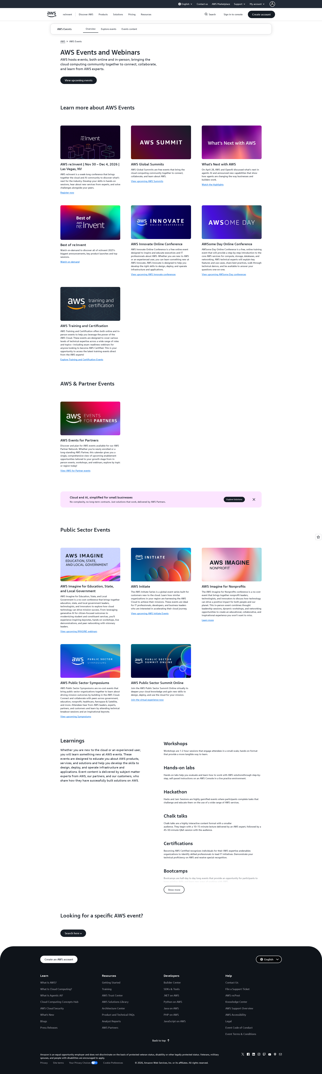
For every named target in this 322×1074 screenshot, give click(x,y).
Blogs (43, 1021)
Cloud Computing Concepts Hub (59, 1001)
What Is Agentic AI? (51, 995)
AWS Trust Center (112, 995)
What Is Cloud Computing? (56, 989)
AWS (62, 41)
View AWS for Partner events (75, 470)
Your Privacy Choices (80, 1062)
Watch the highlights (213, 184)
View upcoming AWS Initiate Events (150, 613)
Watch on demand (69, 261)
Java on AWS (171, 1008)
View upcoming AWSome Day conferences (224, 274)
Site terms (58, 1062)
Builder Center (172, 982)
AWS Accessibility (235, 1014)
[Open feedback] (318, 537)
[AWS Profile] (272, 4)
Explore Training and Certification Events (81, 359)
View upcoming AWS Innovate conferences (153, 274)
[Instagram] (259, 1055)
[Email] (280, 1055)
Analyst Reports (111, 1021)
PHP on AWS (171, 1014)
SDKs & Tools (172, 989)
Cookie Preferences (113, 1062)
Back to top (159, 1040)
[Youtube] (269, 1055)
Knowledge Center (236, 1001)
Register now (67, 192)
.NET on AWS (171, 995)
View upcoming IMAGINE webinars (78, 631)
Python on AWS (173, 1001)
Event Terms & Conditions (240, 1034)
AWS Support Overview (239, 1008)
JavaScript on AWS (175, 1021)
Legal (228, 1021)
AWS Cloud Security (52, 1008)
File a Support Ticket (237, 989)
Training (107, 989)
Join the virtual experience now (147, 699)
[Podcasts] (275, 1055)
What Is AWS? (48, 982)
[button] (86, 14)
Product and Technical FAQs (118, 1014)
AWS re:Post (232, 995)
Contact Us (231, 982)
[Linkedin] (253, 1055)
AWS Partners (110, 1027)
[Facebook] (248, 1055)
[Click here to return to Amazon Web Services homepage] (51, 16)
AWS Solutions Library (115, 1001)
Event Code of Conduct (239, 1027)
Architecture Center (113, 1008)
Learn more (208, 620)
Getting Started (111, 982)
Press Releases (49, 1027)
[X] (242, 1055)
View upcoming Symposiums (75, 716)
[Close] (254, 499)
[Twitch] (264, 1055)
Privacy (44, 1062)
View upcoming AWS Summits (147, 181)
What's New (47, 1014)
